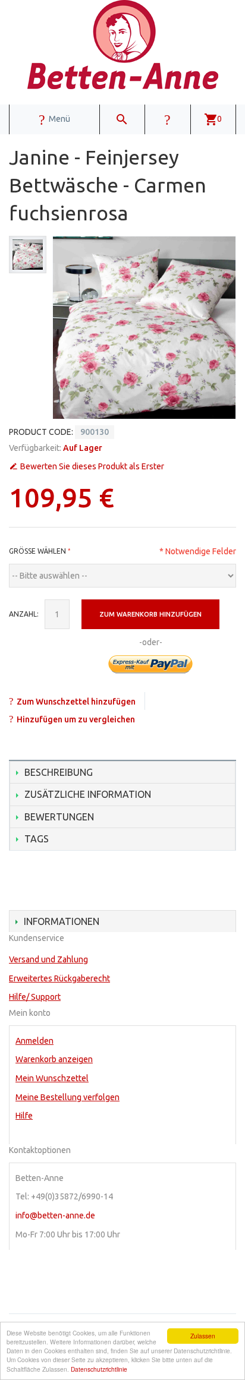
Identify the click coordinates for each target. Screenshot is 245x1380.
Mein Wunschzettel (52, 1078)
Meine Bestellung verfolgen (67, 1097)
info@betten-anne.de (55, 1215)
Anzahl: (24, 614)
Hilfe (24, 1115)
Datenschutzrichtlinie (99, 1369)
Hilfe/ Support (35, 997)
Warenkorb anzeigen (54, 1059)
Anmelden (34, 1041)
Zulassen (202, 1335)
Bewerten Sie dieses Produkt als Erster (92, 466)
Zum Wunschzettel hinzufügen (76, 701)
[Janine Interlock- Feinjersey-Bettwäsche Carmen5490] (27, 254)
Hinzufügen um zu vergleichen (76, 719)
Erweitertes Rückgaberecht (59, 978)
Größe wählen (37, 551)
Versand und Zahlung (48, 959)
